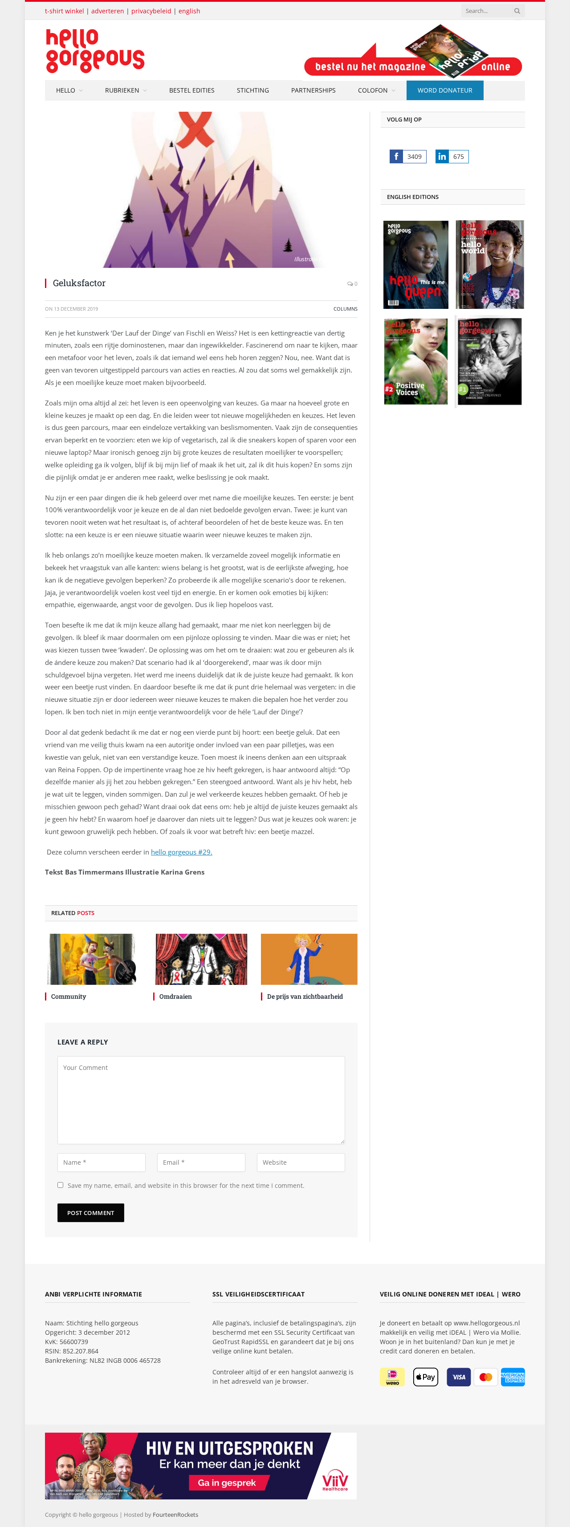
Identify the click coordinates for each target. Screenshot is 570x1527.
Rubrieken (122, 90)
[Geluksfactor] (201, 190)
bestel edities (192, 90)
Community (68, 996)
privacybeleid (151, 11)
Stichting (253, 90)
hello (65, 90)
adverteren (107, 11)
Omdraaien (175, 996)
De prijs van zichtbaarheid (305, 996)
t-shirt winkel (64, 11)
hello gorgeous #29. (181, 851)
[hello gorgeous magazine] (130, 50)
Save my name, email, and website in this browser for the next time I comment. (186, 1185)
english (189, 11)
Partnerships (313, 90)
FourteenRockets (175, 1515)
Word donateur (445, 90)
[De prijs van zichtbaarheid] (309, 959)
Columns (346, 308)
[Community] (93, 959)
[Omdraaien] (201, 959)
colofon (373, 90)
